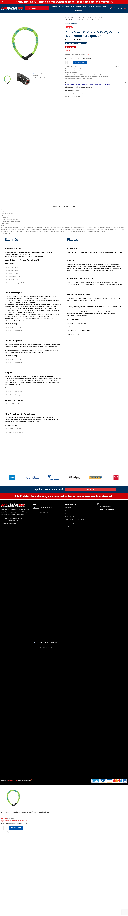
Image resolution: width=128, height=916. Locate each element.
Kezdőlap (67, 17)
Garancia (67, 510)
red (81, 93)
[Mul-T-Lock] (53, 477)
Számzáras (86, 93)
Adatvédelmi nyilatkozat (72, 523)
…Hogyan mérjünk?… (46, 507)
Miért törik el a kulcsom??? (48, 642)
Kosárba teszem (80, 62)
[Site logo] (12, 8)
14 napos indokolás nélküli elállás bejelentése (77, 526)
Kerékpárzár (89, 17)
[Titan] (12, 477)
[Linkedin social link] (77, 96)
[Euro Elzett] (116, 477)
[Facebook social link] (2, 2)
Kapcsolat (68, 507)
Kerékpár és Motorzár (78, 17)
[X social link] (72, 96)
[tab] (55, 207)
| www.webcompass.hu (19, 780)
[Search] (108, 8)
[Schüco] (32, 477)
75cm (71, 93)
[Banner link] (112, 518)
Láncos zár (97, 17)
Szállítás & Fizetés (70, 517)
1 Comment (49, 512)
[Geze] (95, 477)
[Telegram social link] (79, 96)
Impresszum (68, 514)
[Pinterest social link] (74, 96)
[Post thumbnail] (36, 573)
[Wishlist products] (114, 8)
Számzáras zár (106, 17)
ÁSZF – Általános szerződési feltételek (76, 520)
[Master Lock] (74, 477)
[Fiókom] (126, 2)
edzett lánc (77, 93)
